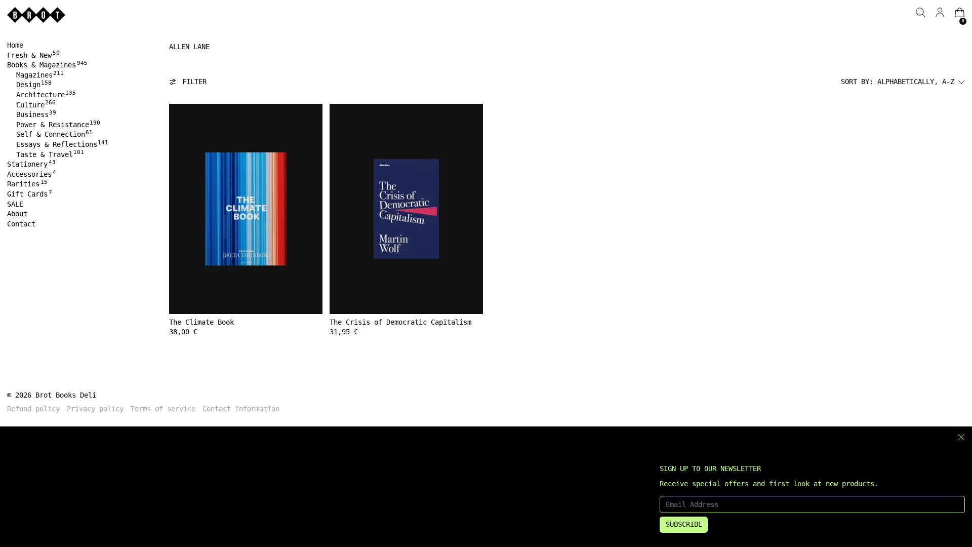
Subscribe (684, 524)
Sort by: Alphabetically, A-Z (897, 81)
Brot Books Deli (65, 395)
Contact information (240, 409)
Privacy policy (95, 409)
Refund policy (33, 409)
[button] (920, 12)
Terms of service (163, 409)
